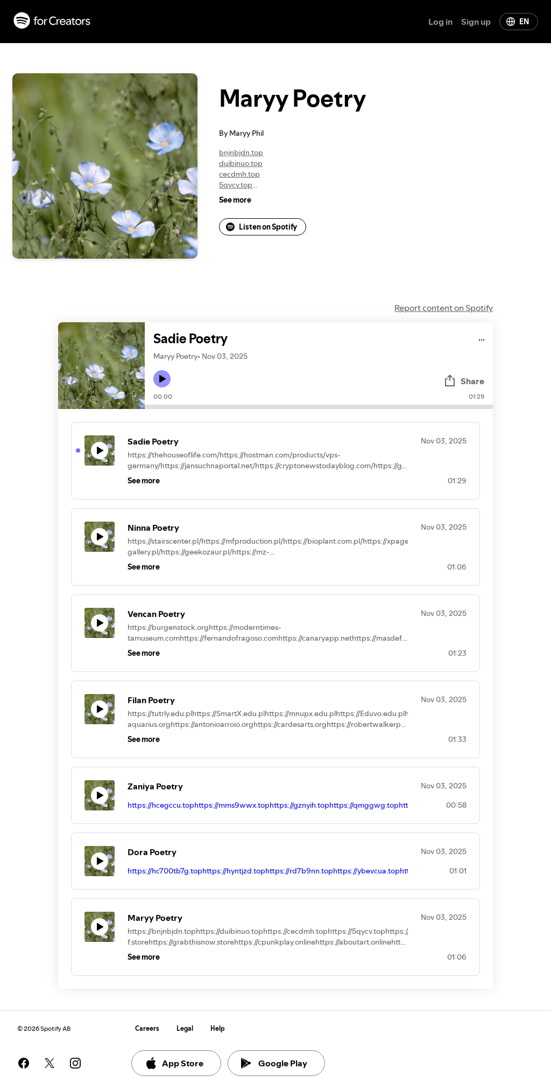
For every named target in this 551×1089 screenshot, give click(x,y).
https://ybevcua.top (366, 870)
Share (472, 381)
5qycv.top (235, 184)
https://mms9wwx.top (232, 805)
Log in (440, 21)
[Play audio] (482, 338)
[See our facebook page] (23, 1063)
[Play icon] (162, 378)
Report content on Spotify (443, 308)
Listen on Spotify (268, 226)
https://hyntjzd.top (233, 870)
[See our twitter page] (49, 1063)
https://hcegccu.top (161, 805)
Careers (147, 1028)
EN (524, 21)
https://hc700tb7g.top (165, 870)
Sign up (476, 21)
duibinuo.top (241, 163)
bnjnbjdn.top (241, 152)
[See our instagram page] (75, 1063)
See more (235, 200)
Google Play (282, 1063)
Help (217, 1028)
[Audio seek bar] (319, 407)
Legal (184, 1028)
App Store (182, 1063)
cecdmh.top (239, 174)
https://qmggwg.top (364, 805)
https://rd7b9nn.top (299, 870)
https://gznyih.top (299, 805)
